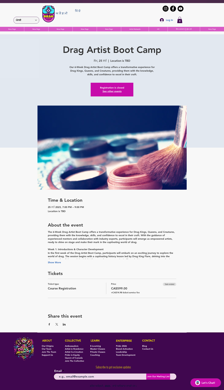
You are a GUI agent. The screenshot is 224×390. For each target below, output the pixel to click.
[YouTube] (180, 9)
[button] (179, 20)
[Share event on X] (56, 324)
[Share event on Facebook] (49, 324)
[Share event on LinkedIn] (64, 324)
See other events (112, 91)
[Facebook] (173, 9)
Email (58, 370)
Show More (54, 262)
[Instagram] (166, 9)
